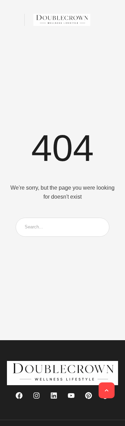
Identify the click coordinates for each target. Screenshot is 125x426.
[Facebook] (19, 395)
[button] (11, 20)
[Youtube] (71, 395)
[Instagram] (36, 395)
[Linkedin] (53, 395)
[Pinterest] (88, 395)
